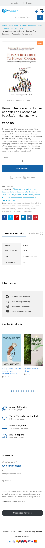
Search (40, 17)
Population (18, 211)
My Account (7, 481)
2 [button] (13, 391)
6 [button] (23, 391)
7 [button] (26, 391)
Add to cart (22, 168)
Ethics (24, 195)
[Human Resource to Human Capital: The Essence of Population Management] (4, 217)
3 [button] (16, 391)
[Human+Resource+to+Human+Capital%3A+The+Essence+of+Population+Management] (10, 217)
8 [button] (28, 391)
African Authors (18, 189)
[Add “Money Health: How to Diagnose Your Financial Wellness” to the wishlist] (17, 365)
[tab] (14, 234)
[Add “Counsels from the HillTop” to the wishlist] (39, 365)
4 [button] (18, 391)
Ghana (30, 195)
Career (18, 195)
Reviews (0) (36, 233)
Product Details (14, 233)
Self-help (28, 211)
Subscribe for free (22, 513)
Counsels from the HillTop (31, 370)
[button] (29, 177)
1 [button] (11, 391)
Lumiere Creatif (22, 209)
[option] (11, 357)
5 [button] (21, 391)
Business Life (22, 192)
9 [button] (31, 391)
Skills (14, 200)
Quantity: (5, 157)
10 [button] (33, 391)
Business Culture (9, 192)
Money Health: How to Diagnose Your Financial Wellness (11, 371)
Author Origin (31, 189)
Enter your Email (13, 501)
